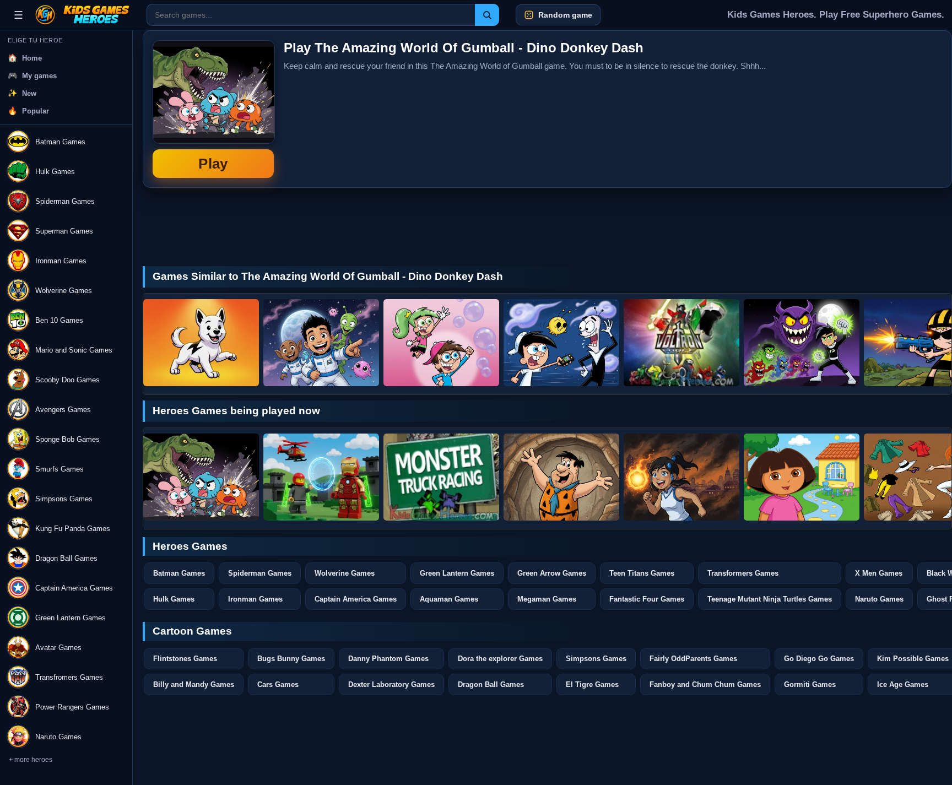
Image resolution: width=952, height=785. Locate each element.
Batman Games (179, 573)
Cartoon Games (192, 631)
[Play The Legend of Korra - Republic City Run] (681, 477)
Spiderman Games (259, 573)
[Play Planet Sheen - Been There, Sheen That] (321, 342)
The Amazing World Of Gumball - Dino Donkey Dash (213, 109)
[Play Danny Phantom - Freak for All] (801, 342)
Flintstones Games (185, 658)
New (29, 93)
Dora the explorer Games (500, 658)
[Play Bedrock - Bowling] (561, 477)
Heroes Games (190, 546)
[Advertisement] (859, 109)
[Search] (487, 15)
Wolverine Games (345, 573)
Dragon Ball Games (491, 684)
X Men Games (878, 573)
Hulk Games (173, 599)
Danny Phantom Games (388, 658)
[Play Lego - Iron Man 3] (321, 477)
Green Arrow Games (551, 573)
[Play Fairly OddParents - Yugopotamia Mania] (561, 342)
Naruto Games (879, 599)
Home (32, 58)
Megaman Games (546, 599)
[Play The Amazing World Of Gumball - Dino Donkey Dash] (201, 477)
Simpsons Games (596, 658)
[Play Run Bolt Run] (201, 342)
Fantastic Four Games (646, 599)
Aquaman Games (449, 599)
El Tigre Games (592, 684)
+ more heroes (30, 760)
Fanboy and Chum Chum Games (705, 684)
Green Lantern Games (457, 573)
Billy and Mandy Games (193, 684)
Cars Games (278, 684)
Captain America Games (356, 599)
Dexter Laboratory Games (391, 684)
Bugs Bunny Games (291, 658)
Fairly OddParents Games (693, 658)
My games (39, 76)
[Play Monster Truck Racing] (441, 477)
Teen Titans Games (641, 573)
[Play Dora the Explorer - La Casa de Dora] (801, 477)
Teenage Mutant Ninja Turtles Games (769, 599)
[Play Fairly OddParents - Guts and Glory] (441, 342)
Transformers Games (742, 573)
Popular (35, 111)
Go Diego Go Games (819, 658)
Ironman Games (255, 599)
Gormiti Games (810, 684)
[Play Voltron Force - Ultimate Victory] (681, 342)
